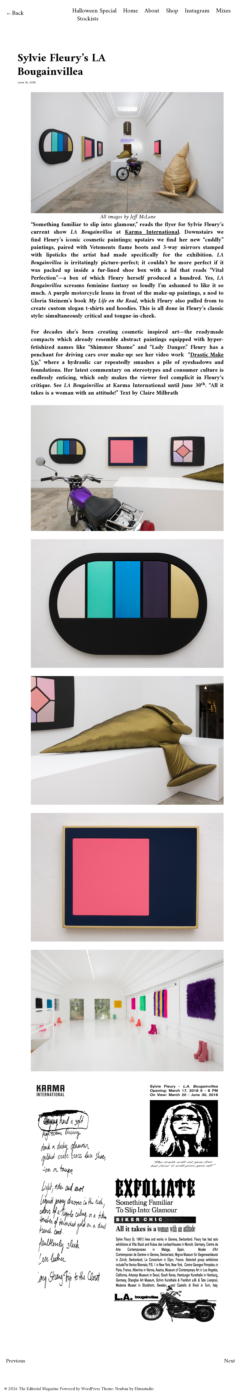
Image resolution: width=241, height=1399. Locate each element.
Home (130, 11)
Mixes (223, 11)
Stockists (87, 19)
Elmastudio (144, 1389)
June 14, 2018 (26, 82)
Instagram (197, 11)
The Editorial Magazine (39, 1389)
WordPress (90, 1389)
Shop (172, 11)
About (152, 11)
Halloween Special (94, 11)
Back (18, 13)
